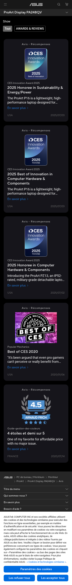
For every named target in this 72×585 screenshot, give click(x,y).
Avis (61, 481)
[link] (36, 4)
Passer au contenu (2, 11)
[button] (5, 4)
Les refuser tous (19, 578)
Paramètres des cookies (36, 569)
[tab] (7, 29)
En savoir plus (16, 108)
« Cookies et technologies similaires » (46, 562)
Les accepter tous (53, 578)
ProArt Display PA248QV (23, 12)
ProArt (20, 481)
